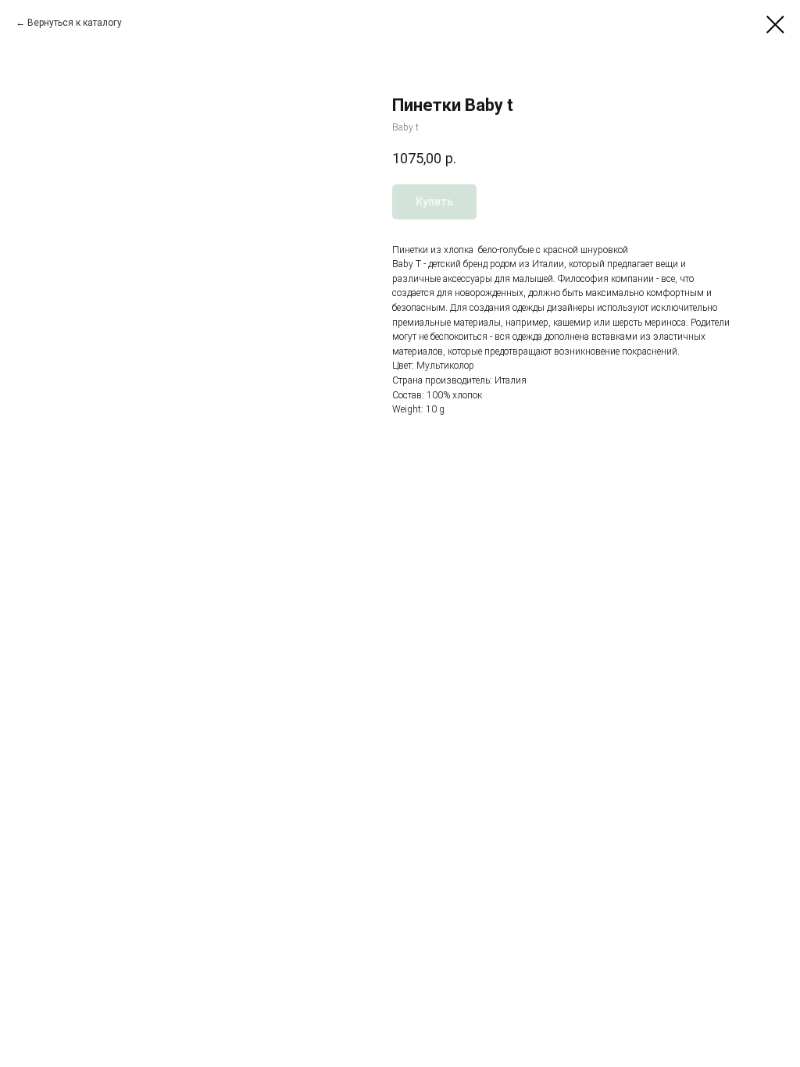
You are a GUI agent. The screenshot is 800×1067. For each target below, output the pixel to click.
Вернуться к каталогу (74, 22)
